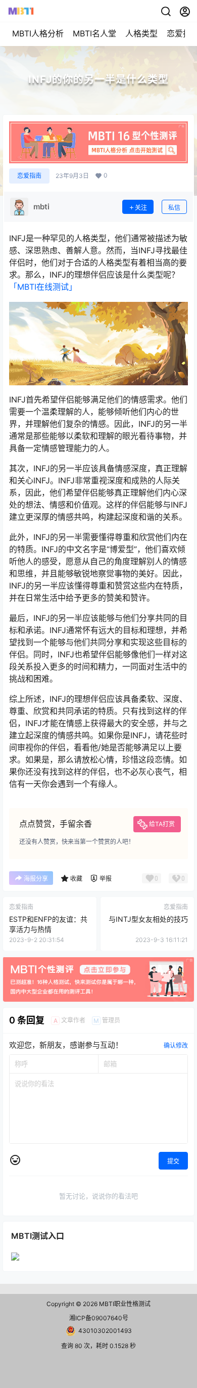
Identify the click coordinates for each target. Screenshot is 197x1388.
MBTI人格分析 (38, 33)
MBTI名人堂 (94, 33)
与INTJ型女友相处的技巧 (148, 919)
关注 (141, 207)
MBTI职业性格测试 (124, 1304)
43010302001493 (105, 1330)
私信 (174, 207)
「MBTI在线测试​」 (43, 287)
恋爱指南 (29, 176)
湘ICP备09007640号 (98, 1318)
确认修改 (176, 1045)
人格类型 (141, 33)
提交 (173, 1161)
